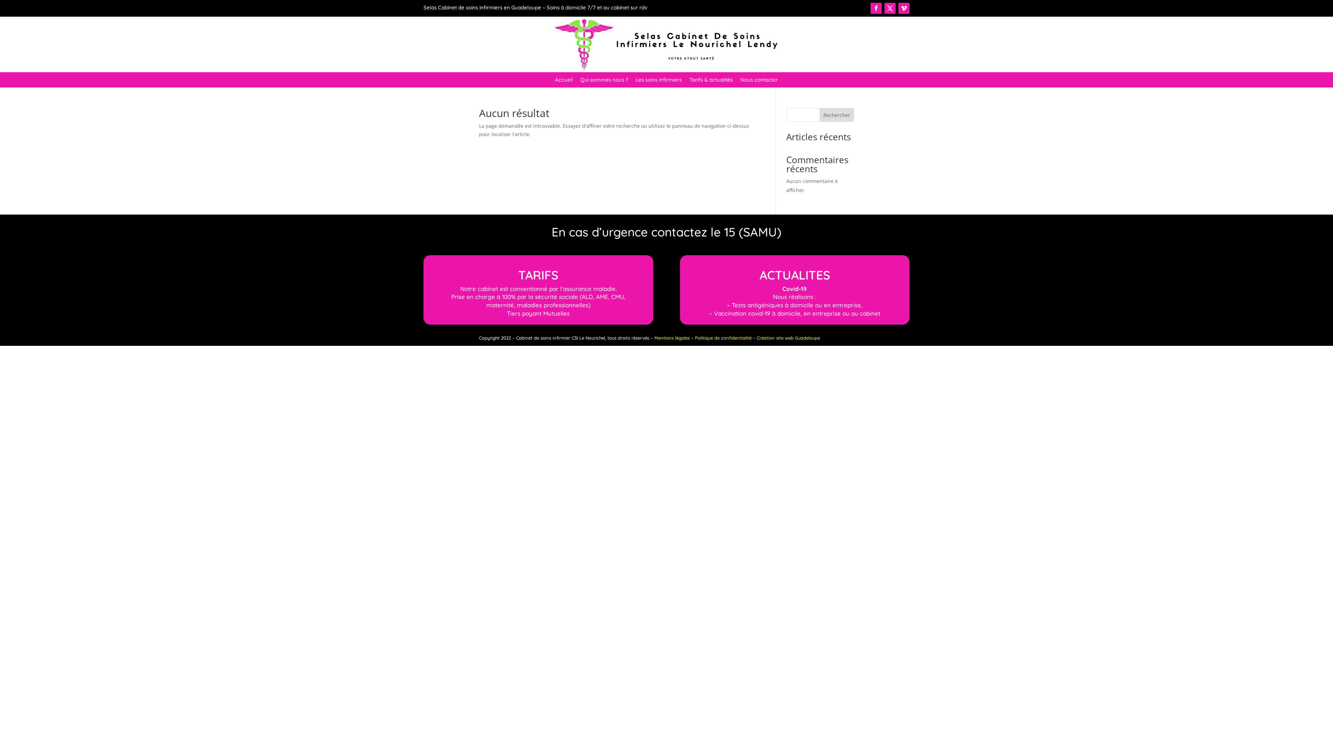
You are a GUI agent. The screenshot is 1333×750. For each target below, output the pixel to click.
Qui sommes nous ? (604, 80)
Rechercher (836, 115)
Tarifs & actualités (711, 80)
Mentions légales (672, 338)
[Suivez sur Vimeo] (903, 8)
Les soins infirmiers (659, 80)
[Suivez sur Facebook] (876, 8)
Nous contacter (759, 80)
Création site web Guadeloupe (788, 338)
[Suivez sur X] (890, 8)
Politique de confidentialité (723, 338)
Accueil (564, 80)
